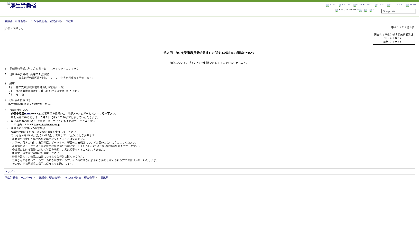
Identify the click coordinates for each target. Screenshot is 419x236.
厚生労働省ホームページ (19, 177)
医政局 (69, 21)
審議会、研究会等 (15, 21)
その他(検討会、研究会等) (45, 21)
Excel (28, 113)
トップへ (10, 171)
